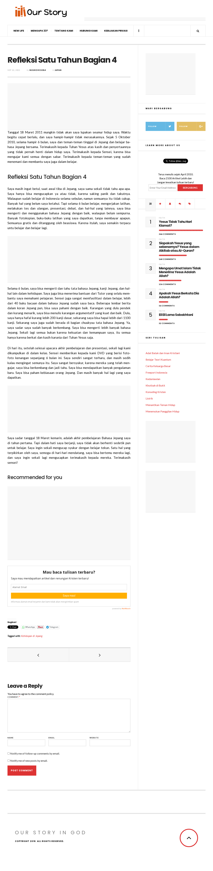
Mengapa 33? (39, 30)
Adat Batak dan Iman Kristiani (163, 353)
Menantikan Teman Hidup (160, 404)
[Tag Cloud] (190, 204)
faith (162, 218)
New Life (18, 30)
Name (10, 738)
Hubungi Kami (89, 30)
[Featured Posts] (160, 204)
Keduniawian (153, 379)
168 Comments (167, 259)
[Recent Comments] (180, 204)
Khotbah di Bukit (155, 385)
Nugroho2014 (37, 70)
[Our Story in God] (40, 11)
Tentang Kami (63, 30)
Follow (152, 126)
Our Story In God (51, 832)
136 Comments (167, 284)
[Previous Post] (38, 654)
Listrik (149, 398)
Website (94, 738)
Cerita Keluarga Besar (158, 366)
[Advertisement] (145, 12)
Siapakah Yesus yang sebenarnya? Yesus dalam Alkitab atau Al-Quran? (179, 247)
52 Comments (167, 323)
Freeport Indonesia (156, 372)
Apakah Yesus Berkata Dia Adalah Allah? (179, 295)
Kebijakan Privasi (115, 30)
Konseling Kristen (156, 391)
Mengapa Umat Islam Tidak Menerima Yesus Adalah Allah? (180, 272)
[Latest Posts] (170, 204)
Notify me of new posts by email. (28, 760)
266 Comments (167, 234)
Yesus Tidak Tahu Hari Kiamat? (175, 224)
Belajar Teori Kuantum (158, 359)
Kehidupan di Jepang (31, 636)
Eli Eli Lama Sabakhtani (176, 315)
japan (58, 70)
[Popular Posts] (151, 204)
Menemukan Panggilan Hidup (162, 411)
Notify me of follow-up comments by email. (35, 753)
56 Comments (167, 306)
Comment (13, 697)
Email (51, 738)
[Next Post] (99, 654)
